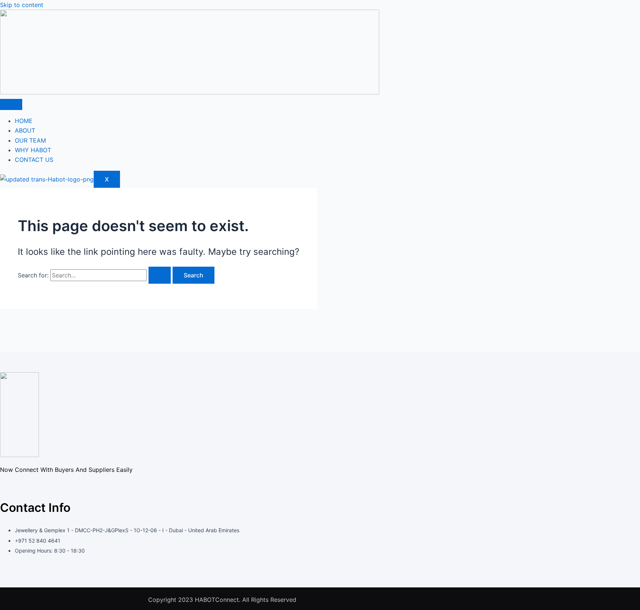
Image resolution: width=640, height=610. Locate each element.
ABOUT (25, 130)
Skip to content (21, 5)
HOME (24, 120)
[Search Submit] (160, 275)
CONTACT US (34, 159)
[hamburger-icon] (11, 104)
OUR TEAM (30, 140)
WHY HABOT (33, 150)
